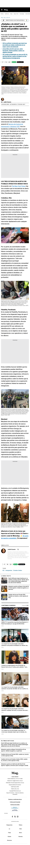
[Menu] (2, 9)
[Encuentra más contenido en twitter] (6, 62)
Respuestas (9, 825)
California (7, 13)
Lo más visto (6, 576)
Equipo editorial (15, 776)
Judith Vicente (7, 102)
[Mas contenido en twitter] (15, 816)
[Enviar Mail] (2, 102)
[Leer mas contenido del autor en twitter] (18, 549)
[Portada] (15, 775)
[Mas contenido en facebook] (12, 816)
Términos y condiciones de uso (15, 799)
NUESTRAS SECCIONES (15, 821)
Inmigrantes (9, 570)
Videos (20, 825)
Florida (2, 13)
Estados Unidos (17, 570)
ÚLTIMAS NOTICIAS (7, 740)
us (9, 829)
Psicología (22, 13)
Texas (11, 13)
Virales (9, 836)
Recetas (21, 836)
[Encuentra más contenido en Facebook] (2, 62)
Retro (20, 832)
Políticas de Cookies (15, 804)
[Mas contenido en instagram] (17, 816)
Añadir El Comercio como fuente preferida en (15, 20)
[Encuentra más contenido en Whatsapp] (9, 62)
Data (20, 829)
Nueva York (16, 13)
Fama (9, 832)
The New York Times (18, 186)
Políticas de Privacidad (15, 802)
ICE (3, 570)
